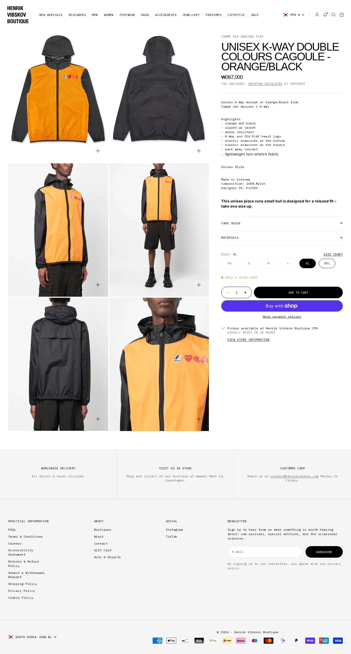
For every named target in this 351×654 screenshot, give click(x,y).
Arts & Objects (107, 557)
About (99, 536)
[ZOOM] (98, 151)
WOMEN (109, 15)
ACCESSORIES (165, 15)
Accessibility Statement (20, 552)
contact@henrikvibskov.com (295, 476)
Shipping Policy (22, 584)
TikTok (171, 536)
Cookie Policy (20, 598)
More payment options (282, 317)
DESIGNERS (77, 15)
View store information (248, 339)
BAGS (145, 15)
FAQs (12, 529)
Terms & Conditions (25, 536)
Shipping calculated (265, 84)
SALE (255, 15)
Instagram (174, 529)
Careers (15, 543)
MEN (95, 15)
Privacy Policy (21, 591)
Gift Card (102, 550)
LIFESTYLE (236, 15)
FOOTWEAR (127, 15)
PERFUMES (213, 15)
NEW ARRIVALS (50, 15)
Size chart (333, 254)
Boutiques (102, 529)
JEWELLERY (191, 15)
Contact (100, 543)
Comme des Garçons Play (242, 36)
